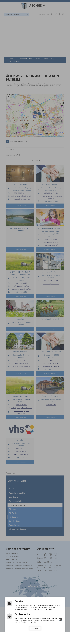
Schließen (35, 628)
